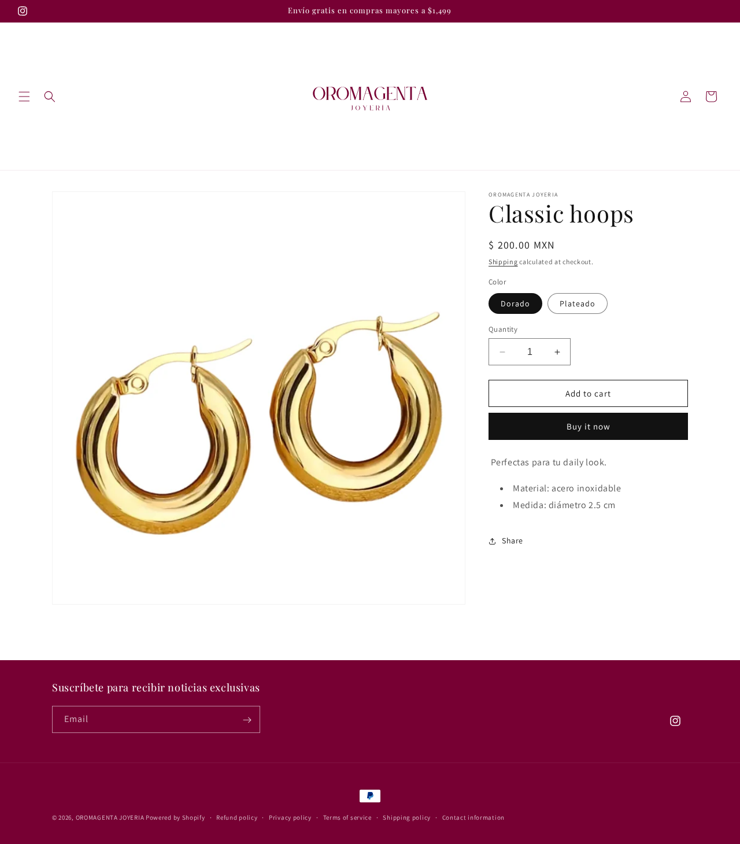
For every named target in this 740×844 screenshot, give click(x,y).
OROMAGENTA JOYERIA (110, 817)
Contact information (473, 817)
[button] (24, 96)
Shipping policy (407, 817)
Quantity (503, 329)
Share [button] (512, 540)
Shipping (503, 261)
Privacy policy (290, 817)
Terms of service (347, 817)
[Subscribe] (247, 720)
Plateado (577, 303)
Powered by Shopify (175, 817)
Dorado (515, 303)
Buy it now (588, 426)
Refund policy (236, 817)
